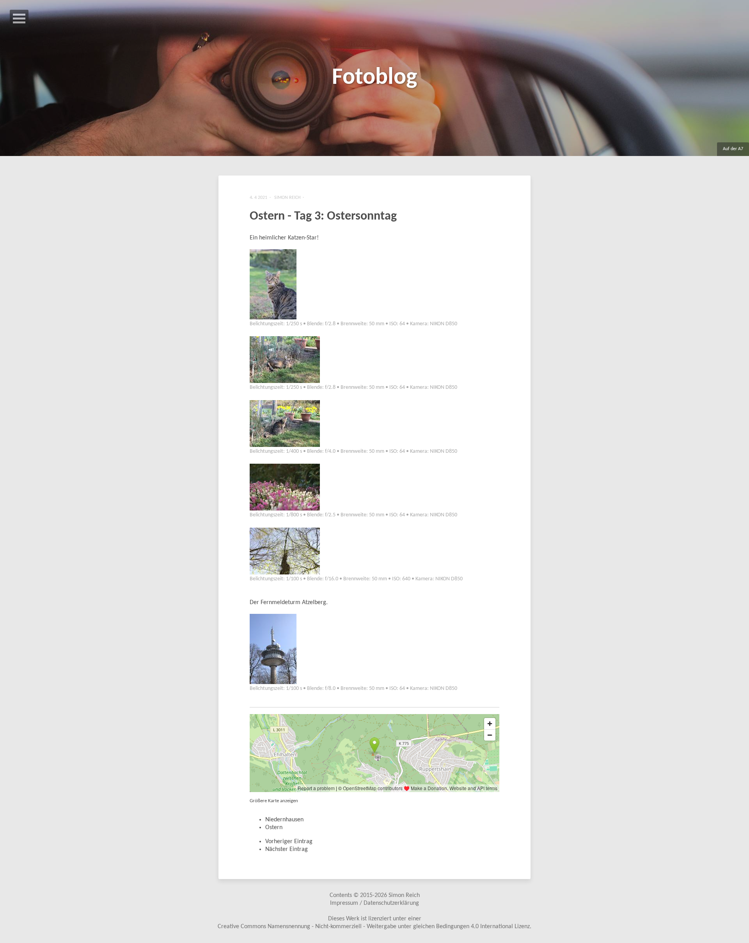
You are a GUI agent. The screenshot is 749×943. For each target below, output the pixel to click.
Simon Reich (404, 895)
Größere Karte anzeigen (274, 800)
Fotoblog (374, 78)
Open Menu (19, 18)
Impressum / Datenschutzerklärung (374, 903)
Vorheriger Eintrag (288, 841)
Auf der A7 (733, 149)
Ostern (273, 827)
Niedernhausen (284, 820)
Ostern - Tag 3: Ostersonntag (323, 216)
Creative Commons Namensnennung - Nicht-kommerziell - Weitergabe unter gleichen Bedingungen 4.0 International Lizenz (374, 927)
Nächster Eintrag (286, 849)
